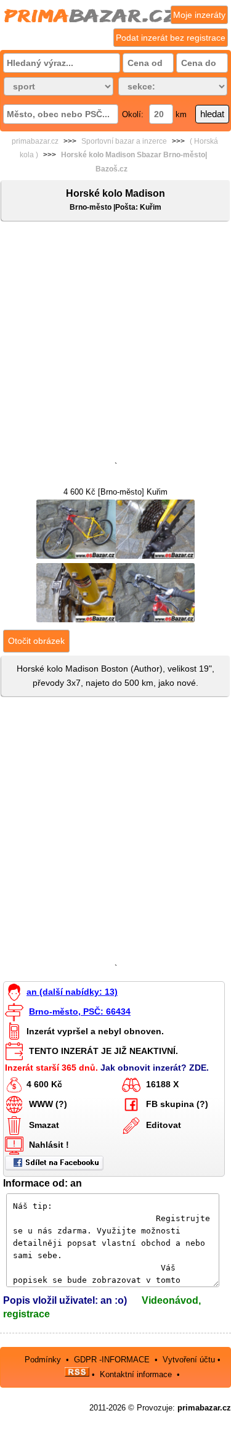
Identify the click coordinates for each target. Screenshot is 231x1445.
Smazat (44, 1125)
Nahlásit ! (49, 1145)
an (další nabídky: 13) (72, 992)
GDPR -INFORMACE (113, 1359)
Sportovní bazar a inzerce (124, 141)
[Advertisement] (115, 343)
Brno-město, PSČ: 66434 (80, 1011)
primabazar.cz (35, 141)
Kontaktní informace (136, 1373)
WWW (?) (48, 1104)
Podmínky (43, 1359)
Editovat (163, 1125)
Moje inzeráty (199, 15)
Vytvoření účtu (189, 1359)
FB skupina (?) (177, 1104)
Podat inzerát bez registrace (170, 38)
